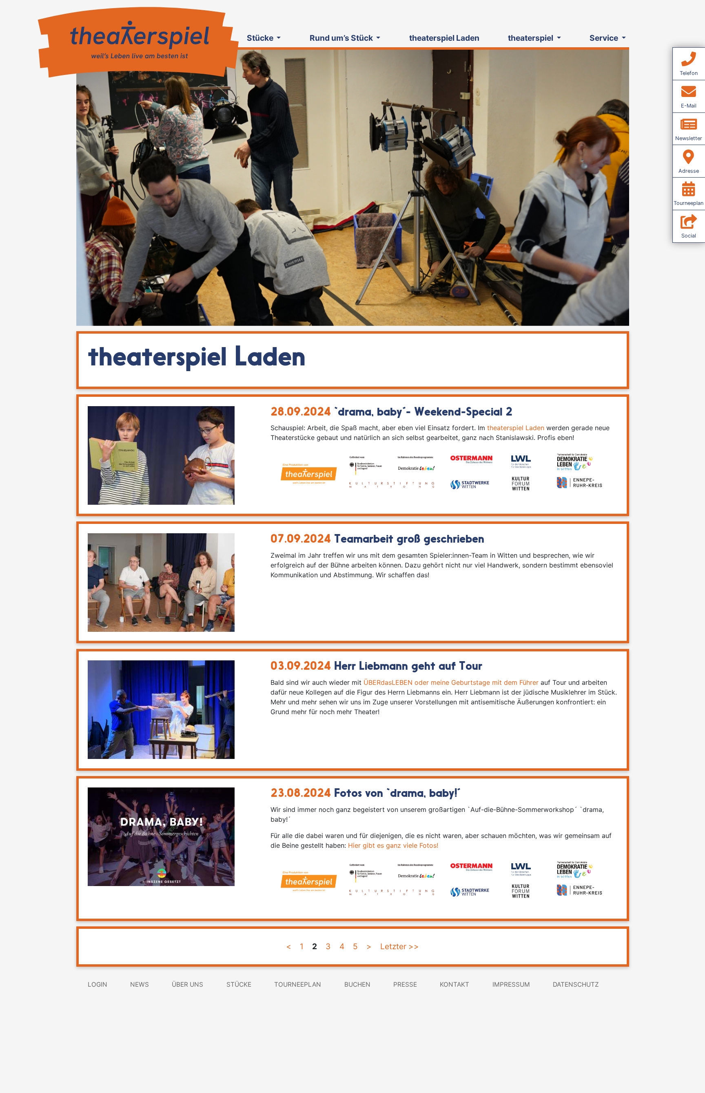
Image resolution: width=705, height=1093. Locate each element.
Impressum (511, 984)
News (139, 984)
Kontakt (454, 984)
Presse (405, 984)
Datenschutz (576, 984)
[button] (117, 188)
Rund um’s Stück (342, 38)
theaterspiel (531, 38)
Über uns (187, 984)
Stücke (261, 38)
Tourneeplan (297, 984)
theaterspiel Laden (444, 38)
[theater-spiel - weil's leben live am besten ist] (137, 40)
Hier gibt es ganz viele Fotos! (393, 845)
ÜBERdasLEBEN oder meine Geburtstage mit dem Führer (451, 682)
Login (97, 984)
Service (605, 38)
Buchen (357, 984)
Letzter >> (399, 946)
